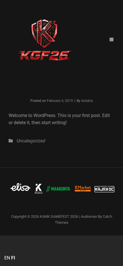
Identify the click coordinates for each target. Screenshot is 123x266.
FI (13, 258)
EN (7, 258)
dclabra (87, 101)
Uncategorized (31, 141)
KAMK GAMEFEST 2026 (59, 216)
